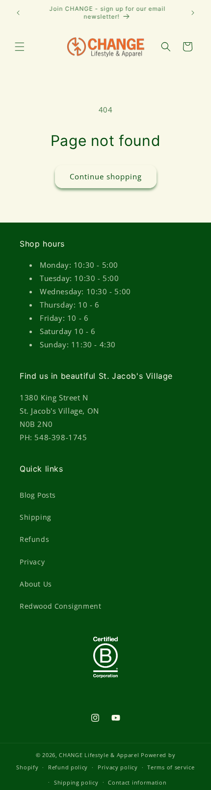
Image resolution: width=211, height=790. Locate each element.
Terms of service (170, 767)
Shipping (36, 517)
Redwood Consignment (60, 606)
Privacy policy (118, 767)
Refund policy (68, 767)
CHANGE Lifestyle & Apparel (99, 755)
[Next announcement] (193, 13)
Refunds (34, 539)
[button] (19, 46)
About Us (36, 584)
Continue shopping (106, 176)
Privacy (32, 561)
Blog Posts (38, 495)
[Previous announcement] (18, 13)
